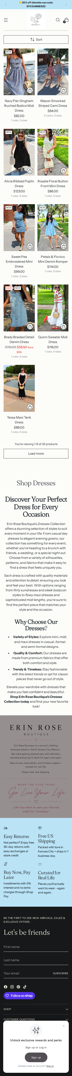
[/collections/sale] (36, 766)
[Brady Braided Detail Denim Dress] (19, 308)
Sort (39, 39)
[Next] (66, 4)
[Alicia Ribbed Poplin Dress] (19, 152)
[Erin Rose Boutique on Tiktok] (25, 987)
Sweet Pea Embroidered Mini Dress (19, 261)
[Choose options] (30, 90)
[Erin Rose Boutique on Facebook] (6, 987)
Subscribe (60, 973)
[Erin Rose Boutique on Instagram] (12, 987)
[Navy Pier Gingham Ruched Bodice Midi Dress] (19, 71)
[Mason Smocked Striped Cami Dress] (53, 71)
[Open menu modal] (6, 20)
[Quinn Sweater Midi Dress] (53, 308)
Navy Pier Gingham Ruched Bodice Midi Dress (19, 105)
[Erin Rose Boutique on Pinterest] (18, 987)
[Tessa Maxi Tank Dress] (19, 388)
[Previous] (6, 4)
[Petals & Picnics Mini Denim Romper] (53, 227)
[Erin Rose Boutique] (36, 20)
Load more (36, 453)
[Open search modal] (58, 20)
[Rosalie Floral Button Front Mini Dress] (53, 152)
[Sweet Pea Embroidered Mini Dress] (19, 227)
